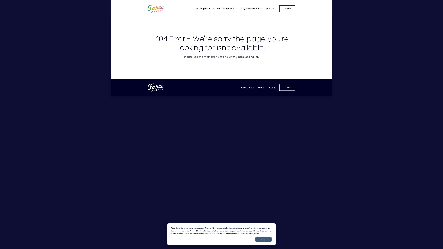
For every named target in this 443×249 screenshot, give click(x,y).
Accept (263, 239)
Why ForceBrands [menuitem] (250, 8)
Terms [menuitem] (261, 87)
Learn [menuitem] (268, 8)
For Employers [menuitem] (203, 8)
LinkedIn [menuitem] (272, 87)
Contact (287, 8)
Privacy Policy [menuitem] (247, 87)
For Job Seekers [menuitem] (226, 8)
